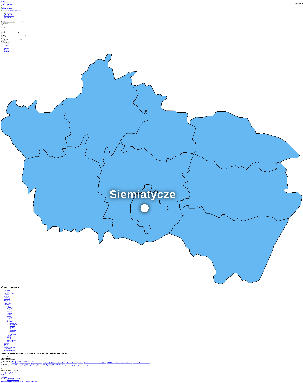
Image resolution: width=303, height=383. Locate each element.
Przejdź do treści (5, 1)
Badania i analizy (57, 365)
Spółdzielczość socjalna (36, 363)
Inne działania (7, 17)
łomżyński (9, 317)
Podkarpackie (7, 303)
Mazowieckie (7, 300)
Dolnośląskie (7, 291)
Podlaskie (6, 304)
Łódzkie (6, 297)
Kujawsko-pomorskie (9, 293)
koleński (9, 314)
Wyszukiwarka (11, 381)
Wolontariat (65, 365)
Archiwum (89, 365)
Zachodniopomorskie (9, 350)
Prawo (13, 363)
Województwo (4, 37)
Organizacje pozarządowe (13, 365)
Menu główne (23, 381)
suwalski (9, 337)
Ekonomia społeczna (9, 16)
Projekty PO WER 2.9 (108, 363)
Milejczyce (13, 328)
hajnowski (9, 313)
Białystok (9, 309)
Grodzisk (12, 326)
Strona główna (4, 381)
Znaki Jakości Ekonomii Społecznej (123, 363)
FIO (52, 365)
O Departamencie (8, 14)
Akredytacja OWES (48, 363)
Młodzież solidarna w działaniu (26, 364)
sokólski (9, 336)
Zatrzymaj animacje (298, 3)
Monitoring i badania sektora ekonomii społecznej (90, 363)
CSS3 (2, 375)
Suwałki (9, 338)
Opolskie (6, 301)
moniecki (9, 318)
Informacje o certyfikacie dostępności (10, 373)
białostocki (10, 307)
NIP (2, 25)
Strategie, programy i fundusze (22, 363)
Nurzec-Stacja (13, 330)
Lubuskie (6, 296)
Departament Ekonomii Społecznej (18, 361)
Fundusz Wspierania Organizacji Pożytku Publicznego (33, 365)
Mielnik (12, 327)
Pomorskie (6, 343)
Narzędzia (17, 381)
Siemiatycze (13, 333)
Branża (2, 34)
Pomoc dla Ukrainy (73, 365)
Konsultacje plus (39, 364)
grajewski (9, 311)
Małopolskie (7, 299)
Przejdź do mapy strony (7, 4)
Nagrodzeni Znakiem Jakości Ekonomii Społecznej (13, 39)
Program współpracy (13, 364)
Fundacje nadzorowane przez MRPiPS (53, 364)
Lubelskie (6, 294)
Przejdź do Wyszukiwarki (7, 3)
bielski (8, 310)
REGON (3, 28)
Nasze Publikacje (82, 365)
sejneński (9, 320)
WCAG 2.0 (4, 377)
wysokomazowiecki (12, 340)
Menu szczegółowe (32, 381)
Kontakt (6, 18)
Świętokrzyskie (8, 346)
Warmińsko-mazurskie (9, 347)
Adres (29, 361)
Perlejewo (12, 331)
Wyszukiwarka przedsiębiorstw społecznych (12, 21)
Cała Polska (7, 290)
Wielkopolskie (7, 348)
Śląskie (6, 344)
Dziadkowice (13, 324)
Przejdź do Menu (5, 5)
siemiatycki (10, 321)
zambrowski (10, 341)
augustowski (10, 306)
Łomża (9, 316)
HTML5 (3, 374)
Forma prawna (4, 31)
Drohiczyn (13, 323)
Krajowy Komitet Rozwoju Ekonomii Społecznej (65, 363)
